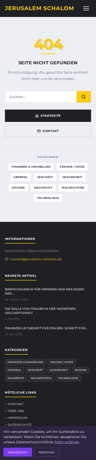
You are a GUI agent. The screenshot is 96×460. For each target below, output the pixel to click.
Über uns (16, 411)
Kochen (18, 187)
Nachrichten (73, 187)
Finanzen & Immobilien (31, 166)
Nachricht (43, 187)
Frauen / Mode (72, 166)
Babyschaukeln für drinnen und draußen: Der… (44, 291)
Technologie (48, 198)
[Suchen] (84, 96)
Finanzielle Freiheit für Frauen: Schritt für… (46, 328)
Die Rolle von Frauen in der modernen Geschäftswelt (40, 311)
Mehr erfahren (67, 442)
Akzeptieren (18, 452)
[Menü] (86, 8)
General (21, 177)
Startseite (51, 115)
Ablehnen (47, 452)
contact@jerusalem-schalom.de (36, 259)
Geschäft (45, 177)
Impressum (17, 418)
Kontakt (51, 131)
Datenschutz (20, 425)
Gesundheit (72, 177)
